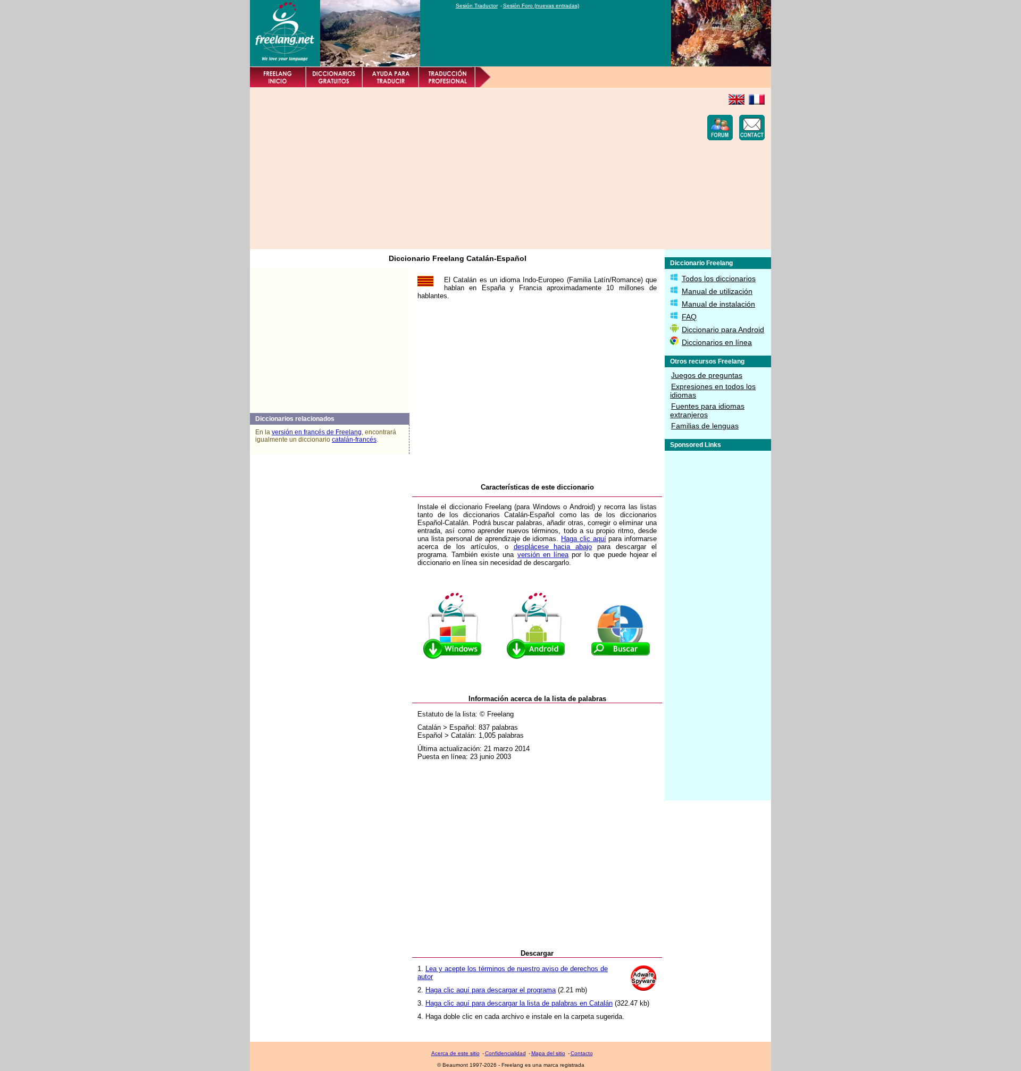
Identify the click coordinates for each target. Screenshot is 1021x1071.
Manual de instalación (718, 304)
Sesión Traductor (477, 6)
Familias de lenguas (705, 425)
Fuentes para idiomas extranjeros (707, 410)
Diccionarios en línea (717, 342)
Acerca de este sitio (455, 1053)
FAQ (689, 317)
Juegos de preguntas (706, 375)
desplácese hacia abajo (553, 547)
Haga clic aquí (583, 539)
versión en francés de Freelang (317, 432)
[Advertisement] (449, 168)
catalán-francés (354, 439)
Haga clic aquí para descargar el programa (490, 990)
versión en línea (542, 555)
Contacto (582, 1053)
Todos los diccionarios (719, 278)
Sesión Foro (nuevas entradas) (541, 6)
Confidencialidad (505, 1053)
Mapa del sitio (548, 1053)
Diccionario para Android (723, 329)
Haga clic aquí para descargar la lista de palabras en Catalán (519, 1003)
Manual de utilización (717, 291)
